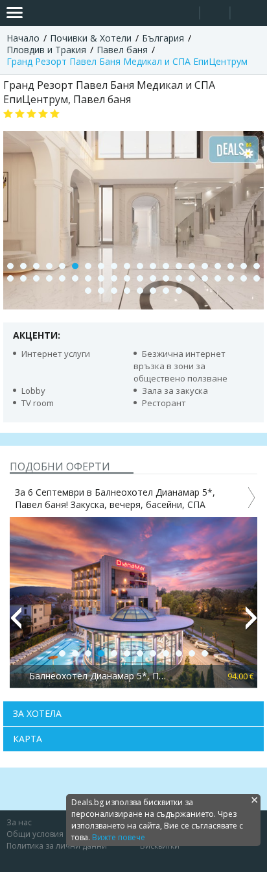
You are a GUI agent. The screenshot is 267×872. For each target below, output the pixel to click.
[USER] (216, 14)
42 (101, 290)
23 (36, 278)
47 (166, 290)
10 (127, 266)
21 (10, 278)
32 (153, 278)
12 (153, 266)
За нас (19, 822)
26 (75, 278)
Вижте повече (118, 837)
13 (166, 266)
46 (153, 290)
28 (101, 278)
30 (127, 278)
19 (243, 266)
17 (218, 266)
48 (179, 290)
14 (179, 266)
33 (166, 278)
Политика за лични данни (56, 845)
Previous (15, 623)
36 (205, 278)
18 (230, 266)
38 (230, 278)
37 (218, 278)
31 (140, 278)
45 (140, 290)
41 (88, 290)
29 (114, 278)
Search (184, 13)
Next (251, 623)
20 (256, 266)
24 (49, 278)
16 (205, 266)
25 (62, 278)
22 (23, 278)
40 (256, 278)
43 (114, 290)
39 (243, 278)
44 (127, 290)
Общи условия (35, 834)
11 (140, 266)
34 (179, 278)
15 (192, 266)
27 (88, 278)
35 (192, 278)
